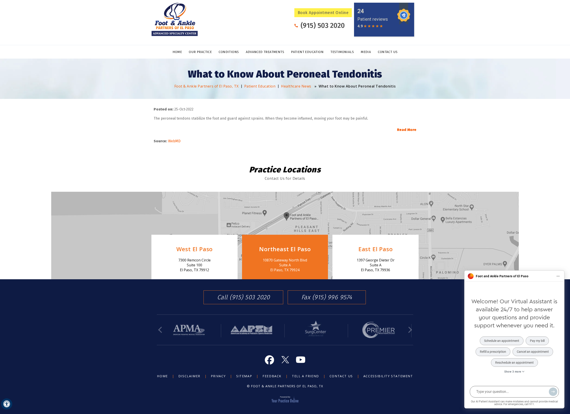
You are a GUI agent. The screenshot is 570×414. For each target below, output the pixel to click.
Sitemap (244, 376)
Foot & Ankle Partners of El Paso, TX (206, 86)
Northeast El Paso (285, 249)
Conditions (229, 52)
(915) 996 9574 (332, 297)
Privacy (218, 376)
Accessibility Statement (388, 376)
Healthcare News (296, 86)
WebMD (174, 141)
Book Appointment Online (323, 12)
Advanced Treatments (265, 52)
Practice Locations (285, 170)
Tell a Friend (305, 376)
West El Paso (194, 249)
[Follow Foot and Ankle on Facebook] (269, 359)
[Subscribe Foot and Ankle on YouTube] (300, 359)
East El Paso (375, 249)
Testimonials (342, 52)
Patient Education (307, 52)
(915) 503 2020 (323, 26)
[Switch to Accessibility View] (6, 404)
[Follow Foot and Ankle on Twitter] (285, 359)
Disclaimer (189, 376)
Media (366, 52)
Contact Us (387, 52)
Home (177, 52)
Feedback (272, 376)
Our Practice (200, 52)
